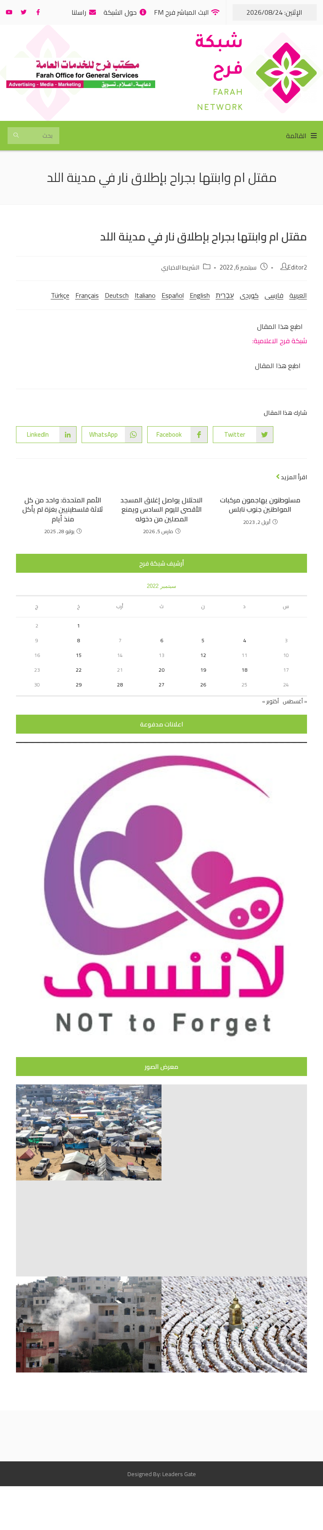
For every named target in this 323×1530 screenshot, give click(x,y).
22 (79, 670)
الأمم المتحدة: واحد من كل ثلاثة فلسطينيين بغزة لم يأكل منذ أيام (62, 509)
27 (161, 684)
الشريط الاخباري (180, 267)
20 (161, 670)
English (200, 295)
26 (203, 684)
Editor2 (297, 267)
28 (120, 684)
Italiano (145, 295)
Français (87, 295)
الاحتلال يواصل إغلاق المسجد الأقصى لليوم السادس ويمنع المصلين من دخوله (161, 509)
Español (173, 295)
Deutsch (117, 295)
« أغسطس (295, 701)
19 (203, 670)
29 (79, 684)
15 (79, 655)
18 (244, 670)
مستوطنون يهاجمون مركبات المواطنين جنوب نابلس (260, 504)
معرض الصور (161, 1066)
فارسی (274, 295)
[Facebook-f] (38, 12)
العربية (298, 295)
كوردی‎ (249, 295)
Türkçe (60, 295)
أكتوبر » (270, 701)
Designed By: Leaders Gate (161, 1474)
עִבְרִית (225, 295)
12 (203, 655)
